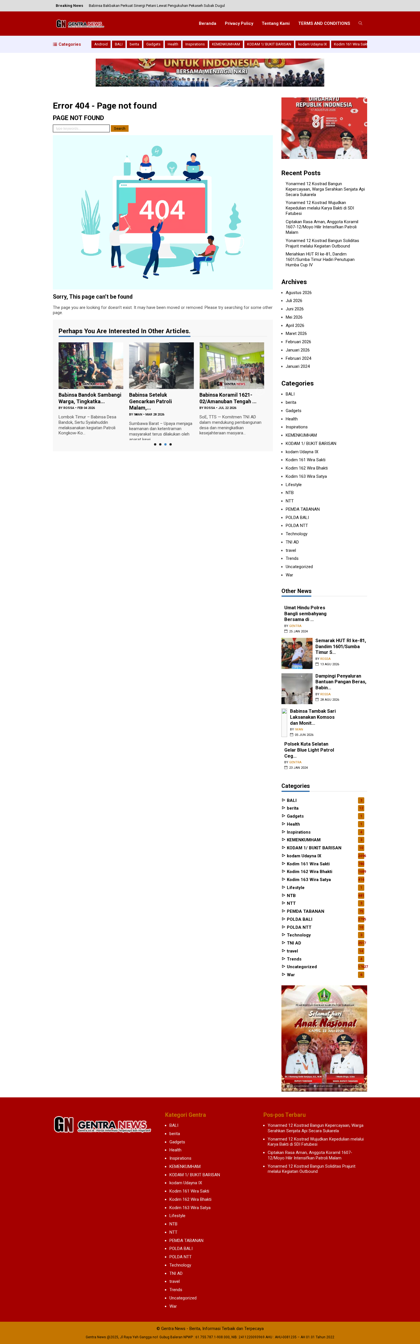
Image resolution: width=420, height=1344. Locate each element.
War (289, 575)
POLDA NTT (297, 525)
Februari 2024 (298, 358)
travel (291, 550)
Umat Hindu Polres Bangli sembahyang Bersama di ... (305, 613)
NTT (290, 501)
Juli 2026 (294, 300)
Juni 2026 (295, 308)
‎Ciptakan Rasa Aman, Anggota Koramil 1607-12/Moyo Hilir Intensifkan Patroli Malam (322, 227)
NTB (290, 492)
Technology (296, 533)
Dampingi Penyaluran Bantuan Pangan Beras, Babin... (340, 681)
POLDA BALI (297, 517)
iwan (67, 414)
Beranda (207, 23)
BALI (119, 44)
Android (101, 44)
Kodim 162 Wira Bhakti (307, 468)
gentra (210, 361)
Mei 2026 (294, 317)
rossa (139, 408)
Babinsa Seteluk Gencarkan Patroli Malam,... (80, 401)
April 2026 (295, 325)
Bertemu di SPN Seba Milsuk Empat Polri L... (225, 351)
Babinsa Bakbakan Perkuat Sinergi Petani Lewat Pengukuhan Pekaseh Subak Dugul (157, 5)
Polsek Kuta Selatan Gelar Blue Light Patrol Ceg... (309, 749)
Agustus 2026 (299, 292)
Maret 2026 (296, 333)
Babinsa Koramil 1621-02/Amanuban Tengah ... (157, 398)
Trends (292, 558)
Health (173, 44)
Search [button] (119, 128)
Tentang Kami (276, 23)
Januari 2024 (298, 366)
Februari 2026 (298, 341)
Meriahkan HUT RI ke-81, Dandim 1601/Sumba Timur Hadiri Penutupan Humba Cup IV (320, 259)
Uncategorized (299, 566)
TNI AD (292, 542)
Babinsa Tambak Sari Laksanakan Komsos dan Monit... (313, 717)
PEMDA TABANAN (303, 509)
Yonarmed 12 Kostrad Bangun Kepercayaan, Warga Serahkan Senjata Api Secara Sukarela (325, 189)
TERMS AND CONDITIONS (324, 23)
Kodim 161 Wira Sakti (351, 44)
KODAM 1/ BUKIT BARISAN (269, 44)
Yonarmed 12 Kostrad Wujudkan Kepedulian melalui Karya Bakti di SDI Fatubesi (320, 208)
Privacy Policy (239, 23)
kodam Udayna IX (312, 44)
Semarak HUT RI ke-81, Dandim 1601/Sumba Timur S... (340, 646)
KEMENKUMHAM (226, 44)
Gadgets (153, 44)
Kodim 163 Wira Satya (306, 476)
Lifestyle (294, 484)
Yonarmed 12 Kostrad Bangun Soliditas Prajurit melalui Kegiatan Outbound (322, 243)
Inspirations (195, 44)
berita (134, 44)
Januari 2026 (298, 350)
